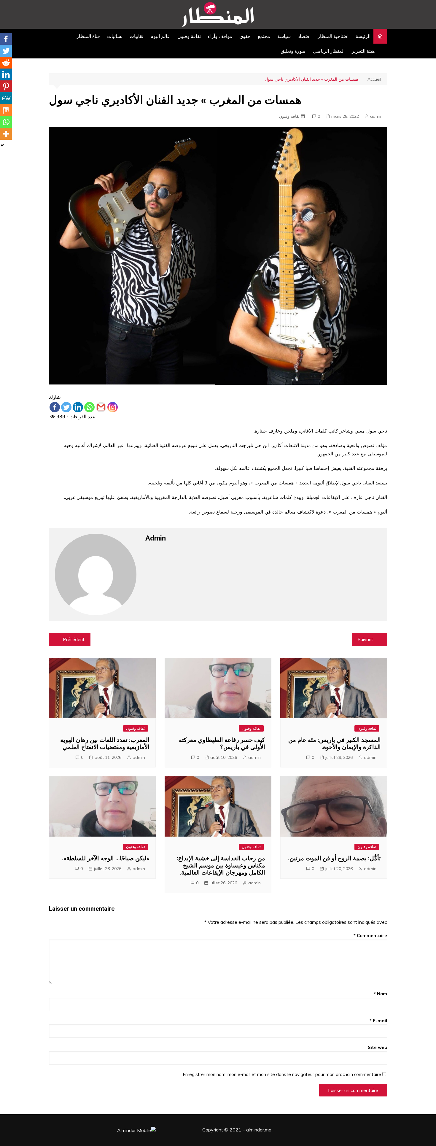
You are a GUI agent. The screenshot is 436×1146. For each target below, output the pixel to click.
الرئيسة (363, 36)
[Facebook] (55, 407)
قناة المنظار (88, 36)
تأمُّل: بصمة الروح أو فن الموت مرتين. (334, 858)
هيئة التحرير (363, 51)
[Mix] (6, 110)
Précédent (74, 639)
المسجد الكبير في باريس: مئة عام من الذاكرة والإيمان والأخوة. (334, 743)
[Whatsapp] (89, 407)
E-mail (378, 1020)
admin (376, 116)
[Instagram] (112, 407)
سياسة (284, 36)
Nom (380, 993)
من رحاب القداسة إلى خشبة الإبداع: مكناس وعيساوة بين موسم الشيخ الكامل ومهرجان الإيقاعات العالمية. (221, 865)
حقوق (245, 36)
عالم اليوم (160, 36)
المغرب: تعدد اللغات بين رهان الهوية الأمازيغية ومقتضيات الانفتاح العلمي (104, 743)
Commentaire (370, 935)
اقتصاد (304, 36)
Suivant (365, 639)
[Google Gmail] (101, 407)
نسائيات (114, 36)
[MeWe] (6, 98)
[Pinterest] (6, 86)
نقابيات (136, 36)
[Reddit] (6, 63)
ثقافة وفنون (189, 36)
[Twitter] (66, 407)
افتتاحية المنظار (333, 36)
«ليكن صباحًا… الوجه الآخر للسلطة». (105, 858)
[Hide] (2, 145)
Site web (377, 1047)
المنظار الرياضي (329, 51)
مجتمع (264, 36)
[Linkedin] (78, 407)
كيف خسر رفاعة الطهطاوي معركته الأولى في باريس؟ (222, 743)
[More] (6, 134)
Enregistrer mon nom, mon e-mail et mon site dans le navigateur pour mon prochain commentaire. (281, 1074)
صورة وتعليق (293, 51)
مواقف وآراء (220, 36)
